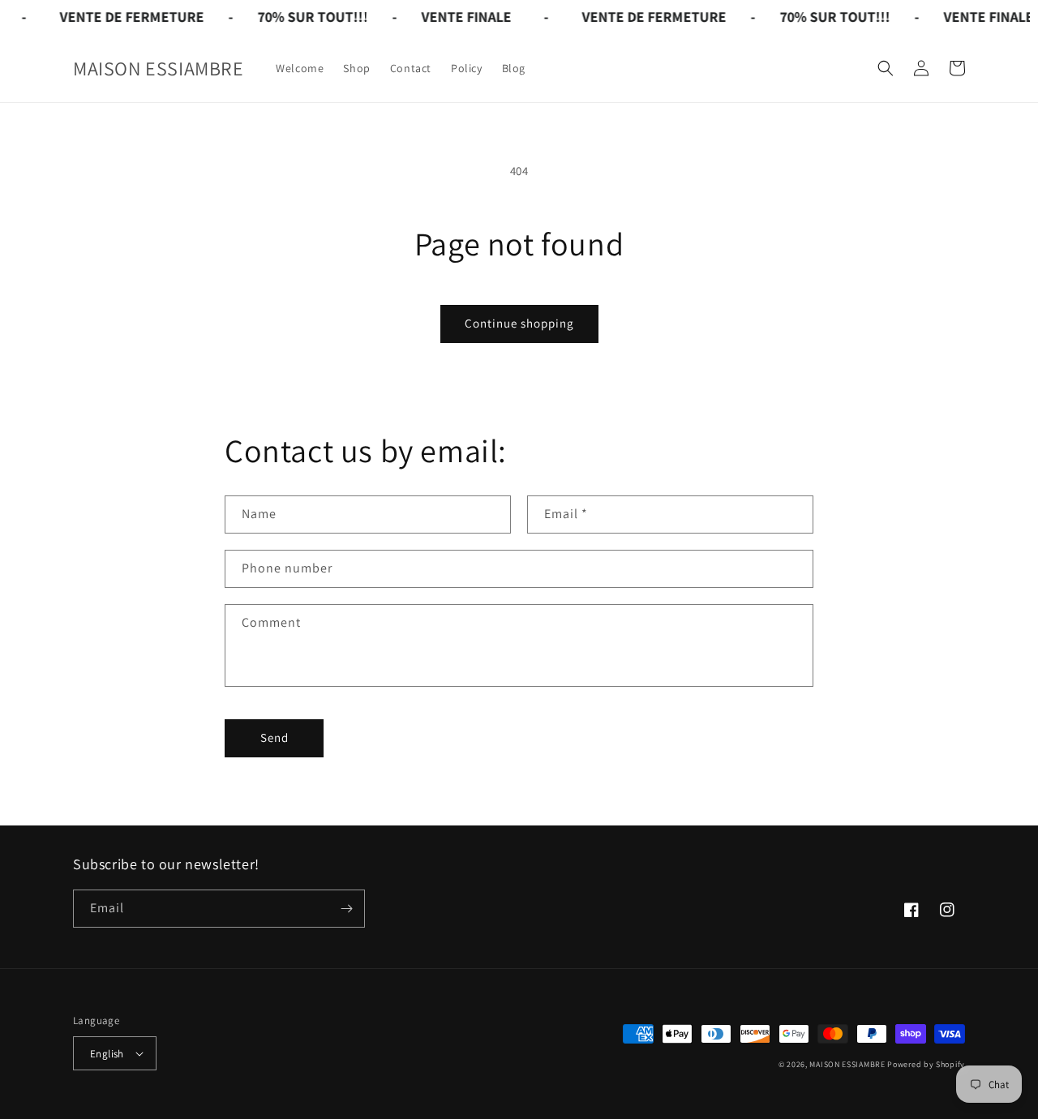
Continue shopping (519, 323)
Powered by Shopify (926, 1064)
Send (274, 737)
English (107, 1054)
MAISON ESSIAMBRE (847, 1064)
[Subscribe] (346, 909)
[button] (885, 68)
